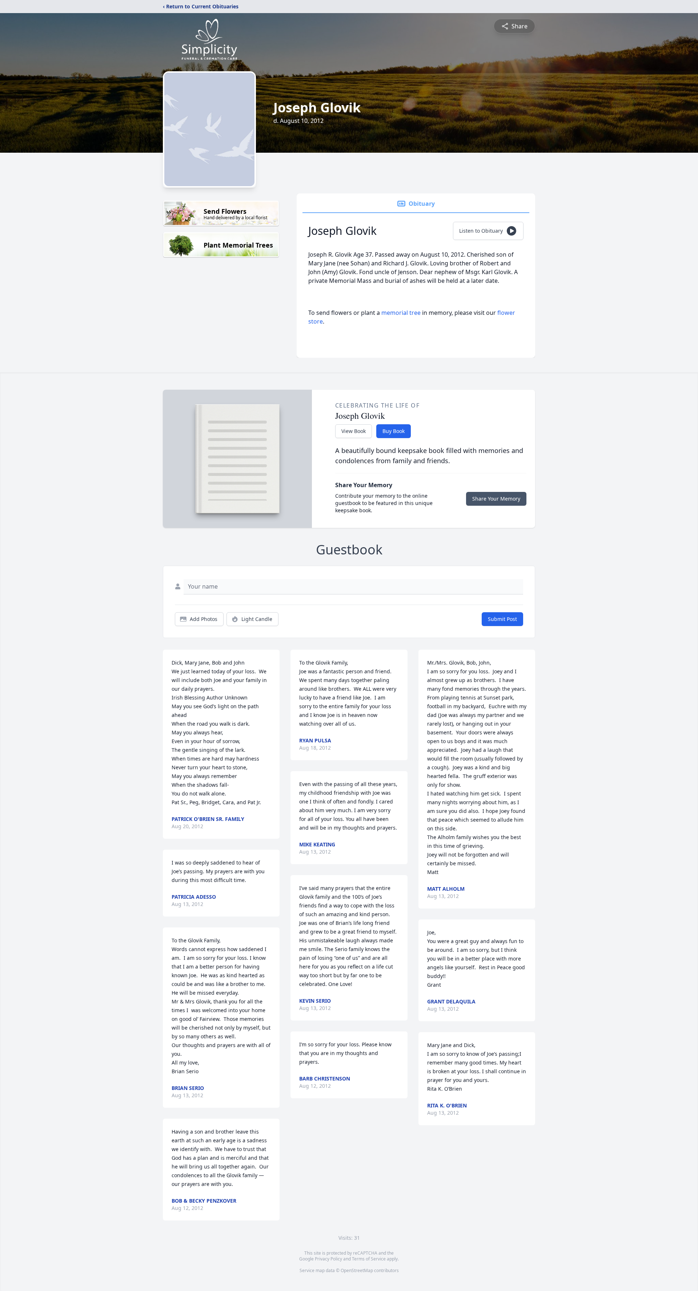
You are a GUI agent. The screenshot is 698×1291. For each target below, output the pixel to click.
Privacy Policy (328, 1259)
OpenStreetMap (357, 1270)
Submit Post (502, 619)
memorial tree (401, 313)
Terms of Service (369, 1259)
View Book (353, 431)
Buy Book (393, 431)
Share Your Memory (496, 498)
